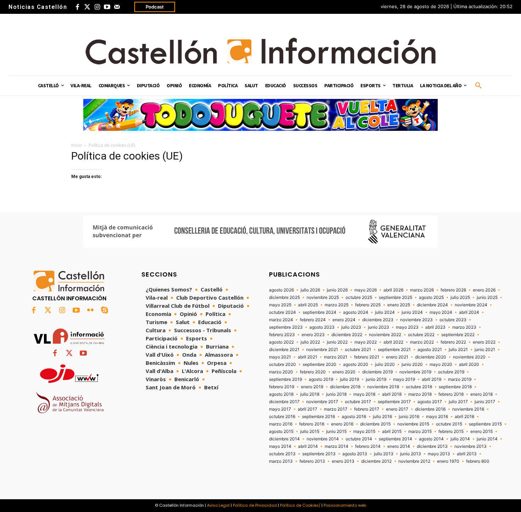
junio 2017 (485, 402)
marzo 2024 (281, 320)
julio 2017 (458, 402)
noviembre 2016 (468, 409)
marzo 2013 (281, 461)
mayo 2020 (441, 364)
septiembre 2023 (286, 327)
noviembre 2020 (469, 357)
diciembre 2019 (377, 372)
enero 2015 (481, 431)
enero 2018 (481, 394)
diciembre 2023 (377, 320)
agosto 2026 (281, 290)
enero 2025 (398, 305)
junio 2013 (410, 454)
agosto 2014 (431, 439)
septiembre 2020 (319, 364)
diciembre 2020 (430, 357)
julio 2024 (385, 312)
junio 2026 (337, 290)
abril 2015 (392, 431)
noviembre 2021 (322, 349)
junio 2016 (409, 416)
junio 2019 (376, 379)
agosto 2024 (355, 312)
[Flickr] (90, 310)
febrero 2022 (453, 342)
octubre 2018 (419, 387)
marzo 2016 (280, 424)
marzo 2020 (281, 372)
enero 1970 (448, 461)
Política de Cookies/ (300, 505)
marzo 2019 (459, 379)
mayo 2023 (407, 327)
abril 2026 (393, 290)
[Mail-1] (117, 7)
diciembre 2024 (432, 305)
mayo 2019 (404, 379)
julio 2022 (310, 342)
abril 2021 (307, 357)
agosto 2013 (354, 454)
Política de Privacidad (255, 505)
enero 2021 (397, 357)
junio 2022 (337, 342)
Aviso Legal (218, 505)
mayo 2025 (280, 305)
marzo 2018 (420, 394)
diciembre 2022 (346, 335)
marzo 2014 (336, 446)
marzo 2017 (335, 409)
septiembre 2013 (319, 454)
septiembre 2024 (319, 312)
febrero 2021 (366, 357)
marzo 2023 (464, 327)
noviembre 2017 (322, 402)
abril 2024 (469, 312)
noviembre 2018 (383, 387)
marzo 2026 (422, 290)
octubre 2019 (451, 372)
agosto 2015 (281, 431)
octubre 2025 (359, 297)
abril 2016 (464, 416)
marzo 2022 (422, 342)
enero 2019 (312, 387)
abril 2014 (308, 446)
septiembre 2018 (455, 387)
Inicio (76, 145)
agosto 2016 (354, 416)
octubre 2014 (359, 439)
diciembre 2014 (284, 439)
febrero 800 (477, 461)
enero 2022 (484, 342)
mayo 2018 (364, 394)
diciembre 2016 (430, 409)
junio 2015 (336, 431)
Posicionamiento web (345, 505)
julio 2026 (310, 290)
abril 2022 (393, 342)
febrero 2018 (451, 394)
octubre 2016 (282, 416)
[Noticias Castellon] (260, 51)
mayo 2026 (365, 290)
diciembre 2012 (376, 461)
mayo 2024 (441, 312)
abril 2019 (431, 379)
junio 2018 (336, 394)
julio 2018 (309, 394)
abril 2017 (307, 409)
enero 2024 (343, 320)
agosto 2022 (281, 342)
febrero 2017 (366, 409)
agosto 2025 (431, 297)
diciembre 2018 (345, 387)
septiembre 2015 (485, 424)
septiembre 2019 (285, 379)
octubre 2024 (282, 312)
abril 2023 (435, 327)
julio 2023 (351, 327)
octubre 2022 (421, 335)
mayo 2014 (280, 446)
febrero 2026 (453, 290)
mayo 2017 (280, 409)
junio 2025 (487, 297)
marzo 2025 (336, 305)
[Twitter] (87, 7)
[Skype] (104, 310)
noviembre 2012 (414, 461)
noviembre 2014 (323, 439)
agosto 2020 (355, 364)
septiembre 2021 (394, 349)
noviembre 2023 (416, 320)
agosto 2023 (322, 327)
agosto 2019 (321, 379)
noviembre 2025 (323, 297)
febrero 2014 (368, 446)
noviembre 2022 (385, 335)
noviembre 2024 (471, 305)
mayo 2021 (280, 357)
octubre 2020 (282, 364)
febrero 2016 (311, 424)
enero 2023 (313, 335)
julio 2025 (460, 297)
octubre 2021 (358, 349)
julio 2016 (382, 416)
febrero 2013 (312, 461)
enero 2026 (484, 290)
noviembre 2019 (415, 372)
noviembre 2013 (470, 446)
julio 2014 (460, 439)
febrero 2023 (282, 335)
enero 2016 (342, 424)
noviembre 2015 (413, 424)
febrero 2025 (368, 305)
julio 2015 (309, 431)
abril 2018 (392, 394)
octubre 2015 (449, 424)
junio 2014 (487, 439)
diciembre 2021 (284, 349)
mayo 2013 (439, 454)
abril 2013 (467, 454)
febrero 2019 (281, 387)
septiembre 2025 (395, 297)
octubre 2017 (358, 402)
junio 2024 (412, 312)
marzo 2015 (420, 431)
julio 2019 (349, 379)
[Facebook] (77, 7)
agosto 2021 (430, 349)
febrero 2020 (313, 372)
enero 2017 (397, 409)
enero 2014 (398, 446)
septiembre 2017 (394, 402)
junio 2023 (378, 327)
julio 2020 (385, 364)
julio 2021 (458, 349)
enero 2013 (343, 461)
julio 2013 (383, 454)
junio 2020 (412, 364)
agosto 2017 (430, 402)
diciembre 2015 (375, 424)
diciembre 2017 (284, 402)
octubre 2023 (452, 320)
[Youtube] (107, 7)
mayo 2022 (365, 342)
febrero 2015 (451, 431)
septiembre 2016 (318, 416)
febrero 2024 (313, 320)
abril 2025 (308, 305)
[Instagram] (97, 7)
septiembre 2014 (395, 439)
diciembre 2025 (284, 297)
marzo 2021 (335, 357)
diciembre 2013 (432, 446)
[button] (478, 85)
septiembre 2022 (458, 335)
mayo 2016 (437, 416)
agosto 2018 (281, 394)
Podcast (155, 7)
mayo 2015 (364, 431)
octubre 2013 (282, 454)
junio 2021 (485, 349)
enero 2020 (343, 372)
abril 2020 (469, 364)
